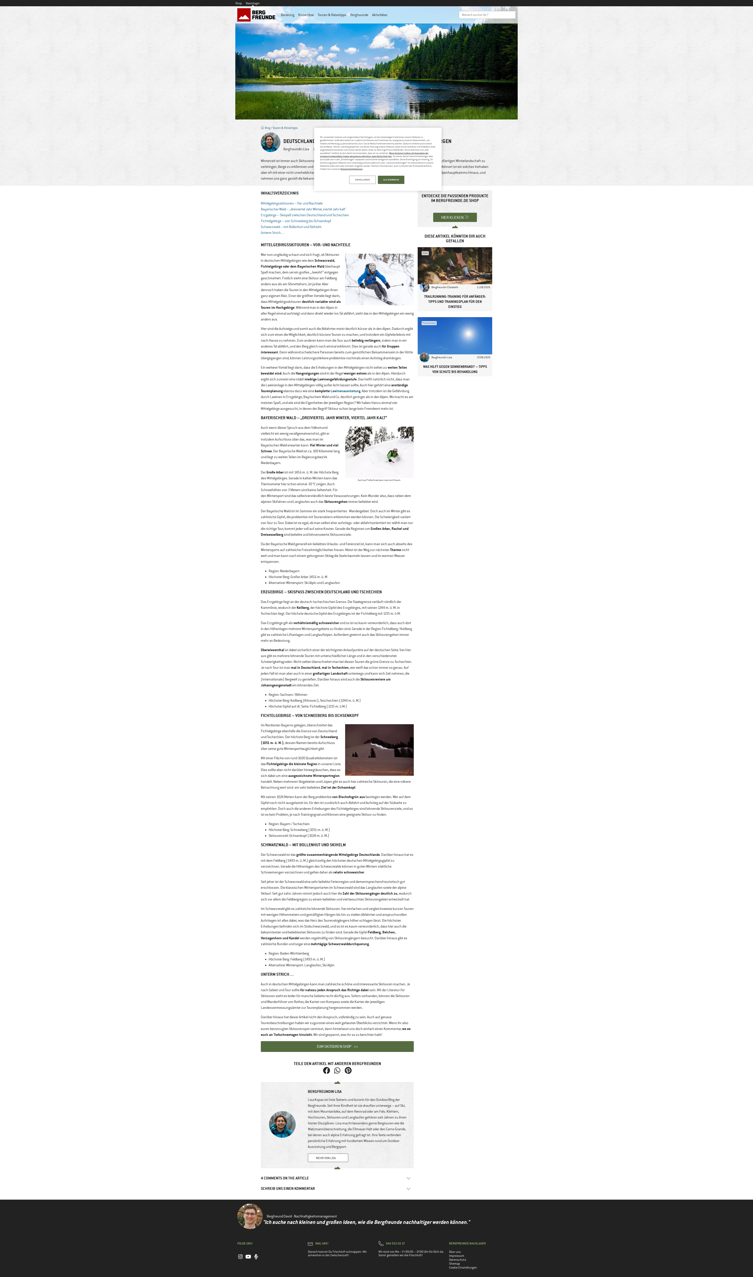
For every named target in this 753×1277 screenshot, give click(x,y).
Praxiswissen (429, 323)
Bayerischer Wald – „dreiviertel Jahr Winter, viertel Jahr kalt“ (303, 209)
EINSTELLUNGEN (362, 179)
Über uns (455, 1252)
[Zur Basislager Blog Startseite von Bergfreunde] (257, 15)
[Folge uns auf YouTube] (248, 1258)
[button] (326, 1070)
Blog (267, 128)
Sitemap (454, 1264)
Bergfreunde (359, 15)
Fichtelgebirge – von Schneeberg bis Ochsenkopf (296, 221)
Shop (238, 3)
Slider (425, 253)
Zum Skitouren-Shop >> (337, 1046)
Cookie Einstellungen (463, 1267)
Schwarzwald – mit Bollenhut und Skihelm (291, 227)
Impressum (456, 1256)
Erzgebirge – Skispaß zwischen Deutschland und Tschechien (305, 215)
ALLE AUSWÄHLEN (391, 179)
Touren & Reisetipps (332, 15)
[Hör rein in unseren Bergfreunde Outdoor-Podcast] (256, 1258)
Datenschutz (457, 1260)
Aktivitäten (379, 15)
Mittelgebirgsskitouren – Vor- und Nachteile (292, 203)
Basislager (253, 3)
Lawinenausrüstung (345, 391)
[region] (378, 159)
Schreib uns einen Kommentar (288, 1188)
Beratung (287, 15)
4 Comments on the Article (285, 1178)
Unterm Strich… (273, 233)
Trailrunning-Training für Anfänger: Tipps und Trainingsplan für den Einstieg (455, 301)
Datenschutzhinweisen (351, 168)
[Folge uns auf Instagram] (240, 1258)
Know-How (306, 15)
